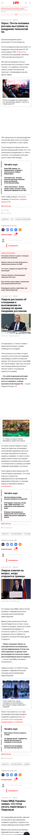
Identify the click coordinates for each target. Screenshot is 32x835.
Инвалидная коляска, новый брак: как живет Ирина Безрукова (14, 289)
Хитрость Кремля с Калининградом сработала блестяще (13, 276)
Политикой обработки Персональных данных (12, 8)
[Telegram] (11, 230)
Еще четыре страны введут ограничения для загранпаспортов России (15, 283)
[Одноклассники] (20, 230)
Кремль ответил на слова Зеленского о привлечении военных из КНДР (14, 263)
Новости (20, 52)
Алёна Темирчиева (7, 785)
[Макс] (7, 230)
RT (16, 386)
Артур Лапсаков (7, 213)
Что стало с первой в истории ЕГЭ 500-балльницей (14, 270)
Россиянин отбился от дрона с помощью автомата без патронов (15, 257)
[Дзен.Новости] (3, 230)
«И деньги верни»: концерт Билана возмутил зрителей (13, 829)
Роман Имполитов (7, 527)
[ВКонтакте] (16, 230)
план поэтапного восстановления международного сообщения (13, 746)
